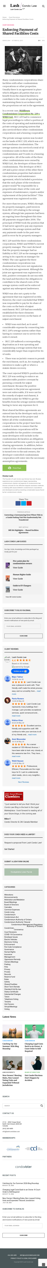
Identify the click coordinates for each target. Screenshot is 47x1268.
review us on (19, 671)
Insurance (8, 954)
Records (7, 974)
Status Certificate (11, 992)
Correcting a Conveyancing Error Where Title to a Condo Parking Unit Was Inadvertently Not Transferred (24, 517)
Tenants (7, 1002)
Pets (6, 967)
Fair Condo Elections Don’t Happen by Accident (34, 1077)
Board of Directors (11, 905)
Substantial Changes (12, 994)
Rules (6, 979)
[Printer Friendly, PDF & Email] (14, 468)
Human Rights (10, 952)
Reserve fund (9, 977)
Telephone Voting (11, 999)
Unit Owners (9, 1004)
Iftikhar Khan (17, 720)
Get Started (9, 849)
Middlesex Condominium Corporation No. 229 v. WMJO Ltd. (21, 113)
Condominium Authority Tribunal (17, 922)
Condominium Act (11, 917)
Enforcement (9, 944)
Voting (7, 1009)
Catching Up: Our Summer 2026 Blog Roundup (11, 1046)
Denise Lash (6, 40)
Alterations (8, 895)
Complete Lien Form (21, 872)
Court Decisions (8, 25)
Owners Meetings (11, 962)
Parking (7, 964)
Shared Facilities (10, 984)
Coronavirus (18, 929)
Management (9, 957)
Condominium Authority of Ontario (18, 919)
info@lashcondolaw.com (29, 1255)
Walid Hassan (18, 761)
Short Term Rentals (12, 987)
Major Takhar (17, 677)
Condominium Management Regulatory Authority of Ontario (27, 925)
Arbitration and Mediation (14, 900)
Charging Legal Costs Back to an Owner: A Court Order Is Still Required (34, 1047)
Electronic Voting (11, 942)
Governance (9, 949)
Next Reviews (23, 782)
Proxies (7, 972)
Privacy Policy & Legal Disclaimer (23, 1258)
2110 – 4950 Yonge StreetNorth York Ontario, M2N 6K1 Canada (12, 1124)
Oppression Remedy (12, 959)
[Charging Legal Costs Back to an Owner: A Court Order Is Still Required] (35, 1031)
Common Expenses (12, 910)
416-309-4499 (12, 1255)
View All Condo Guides (13, 597)
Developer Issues (11, 937)
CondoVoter (9, 928)
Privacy (7, 969)
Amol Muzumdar (19, 739)
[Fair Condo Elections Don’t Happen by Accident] (35, 1063)
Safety (7, 982)
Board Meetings (10, 902)
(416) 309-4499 (8, 1128)
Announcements (11, 897)
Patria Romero (18, 698)
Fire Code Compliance (13, 947)
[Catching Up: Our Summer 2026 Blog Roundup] (12, 1031)
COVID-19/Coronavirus (13, 934)
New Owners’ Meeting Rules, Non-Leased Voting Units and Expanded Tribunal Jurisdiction (12, 1080)
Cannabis (8, 907)
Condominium (10, 915)
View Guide (18, 567)
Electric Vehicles (10, 939)
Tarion (6, 997)
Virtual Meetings (10, 1007)
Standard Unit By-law (12, 989)
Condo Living (9, 912)
